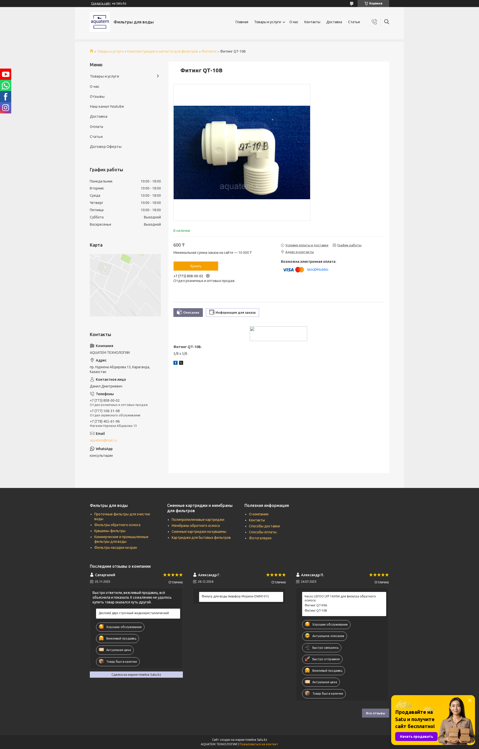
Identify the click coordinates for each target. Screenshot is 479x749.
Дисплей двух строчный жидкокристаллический (134, 613)
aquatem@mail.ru (103, 440)
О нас (293, 22)
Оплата (96, 126)
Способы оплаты (263, 532)
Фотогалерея (260, 538)
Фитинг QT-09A (316, 605)
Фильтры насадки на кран (115, 548)
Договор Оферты (105, 146)
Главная (242, 22)
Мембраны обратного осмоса (196, 526)
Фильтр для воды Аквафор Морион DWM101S (235, 596)
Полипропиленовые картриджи (198, 520)
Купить (195, 266)
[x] (181, 364)
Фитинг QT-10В (316, 610)
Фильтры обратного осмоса (117, 525)
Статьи (354, 22)
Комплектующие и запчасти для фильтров (162, 51)
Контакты (312, 22)
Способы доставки (264, 526)
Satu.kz (262, 739)
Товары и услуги (267, 22)
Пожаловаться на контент (259, 744)
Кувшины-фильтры (109, 531)
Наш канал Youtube (107, 106)
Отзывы (97, 96)
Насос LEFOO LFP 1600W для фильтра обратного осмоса (340, 598)
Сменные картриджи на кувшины (199, 532)
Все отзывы (375, 713)
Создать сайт (101, 3)
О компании (258, 514)
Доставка (334, 22)
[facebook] (175, 364)
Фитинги (209, 51)
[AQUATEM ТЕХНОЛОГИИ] (100, 22)
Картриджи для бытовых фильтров (201, 538)
